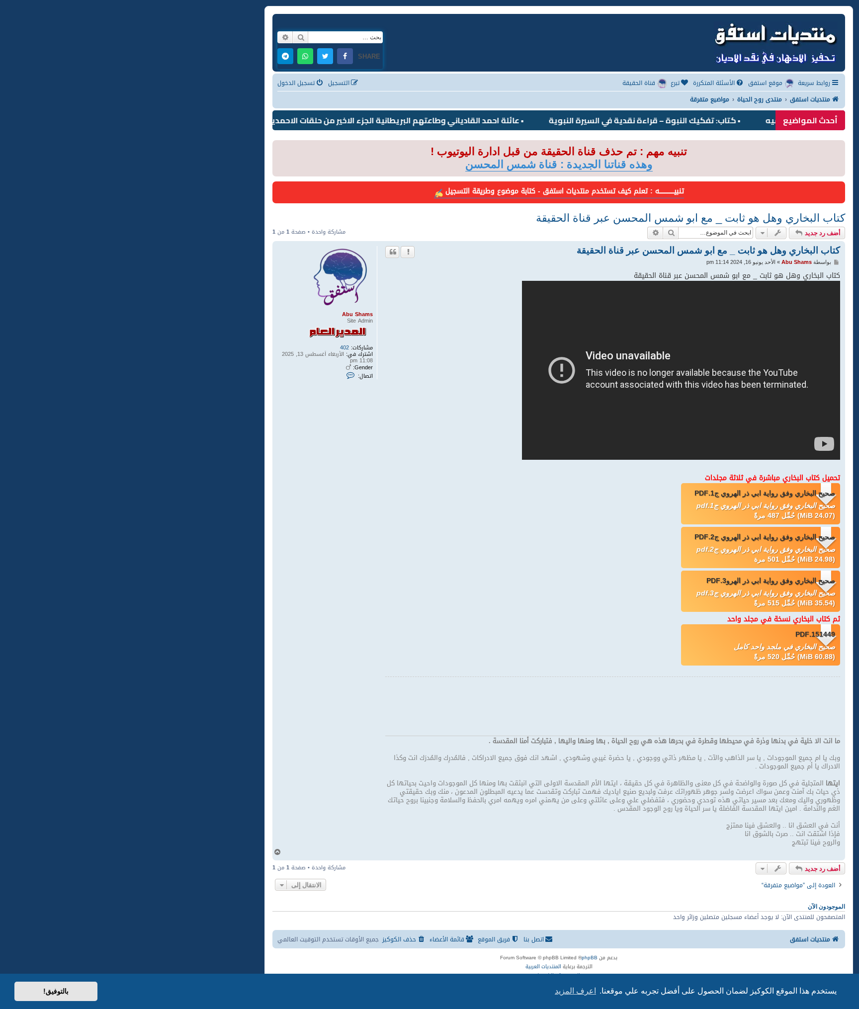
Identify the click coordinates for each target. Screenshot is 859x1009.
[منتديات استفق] (775, 41)
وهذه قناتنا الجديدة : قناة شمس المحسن (559, 164)
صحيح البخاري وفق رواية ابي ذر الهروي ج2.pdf (764, 537)
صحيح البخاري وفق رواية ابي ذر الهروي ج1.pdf (764, 493)
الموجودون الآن (826, 907)
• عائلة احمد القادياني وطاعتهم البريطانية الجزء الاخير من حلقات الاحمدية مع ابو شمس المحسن (377, 120)
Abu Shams (357, 314)
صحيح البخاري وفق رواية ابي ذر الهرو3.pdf (770, 581)
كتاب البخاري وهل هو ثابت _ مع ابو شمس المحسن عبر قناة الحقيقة (690, 218)
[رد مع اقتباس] (392, 252)
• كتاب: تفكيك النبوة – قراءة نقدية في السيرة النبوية (667, 120)
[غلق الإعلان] (279, 148)
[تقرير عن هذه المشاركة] (408, 252)
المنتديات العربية (543, 966)
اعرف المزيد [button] (575, 991)
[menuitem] (719, 83)
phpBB (590, 957)
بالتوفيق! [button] (56, 991)
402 (344, 347)
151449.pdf (815, 634)
